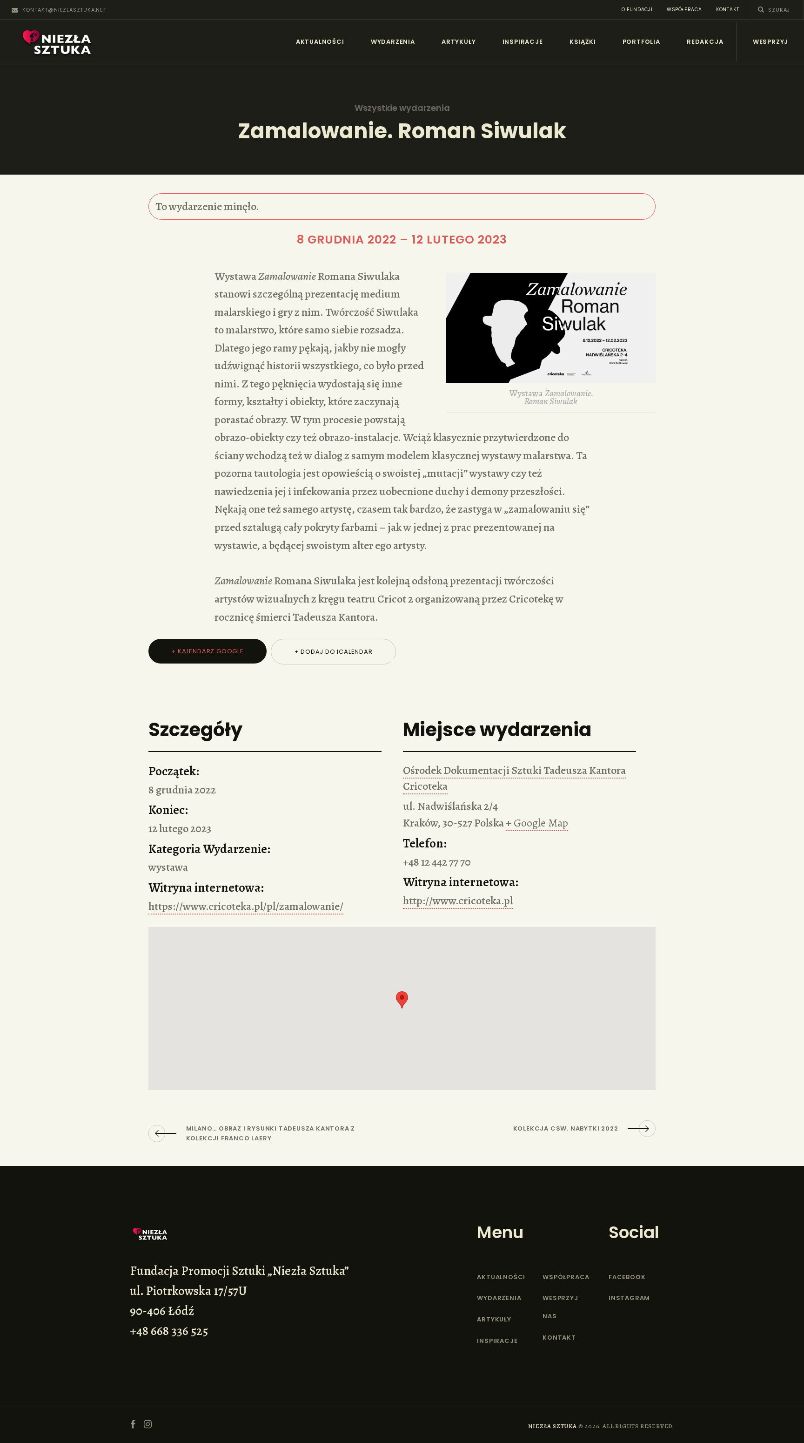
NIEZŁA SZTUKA (552, 1426)
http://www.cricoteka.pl (458, 900)
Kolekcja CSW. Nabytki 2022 (565, 1128)
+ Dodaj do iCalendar (334, 651)
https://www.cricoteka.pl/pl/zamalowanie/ (245, 906)
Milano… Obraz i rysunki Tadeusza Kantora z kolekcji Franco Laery (270, 1133)
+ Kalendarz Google (207, 651)
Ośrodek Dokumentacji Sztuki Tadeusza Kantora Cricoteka (514, 778)
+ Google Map (537, 822)
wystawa (168, 867)
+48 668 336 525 (169, 1330)
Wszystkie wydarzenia (402, 108)
